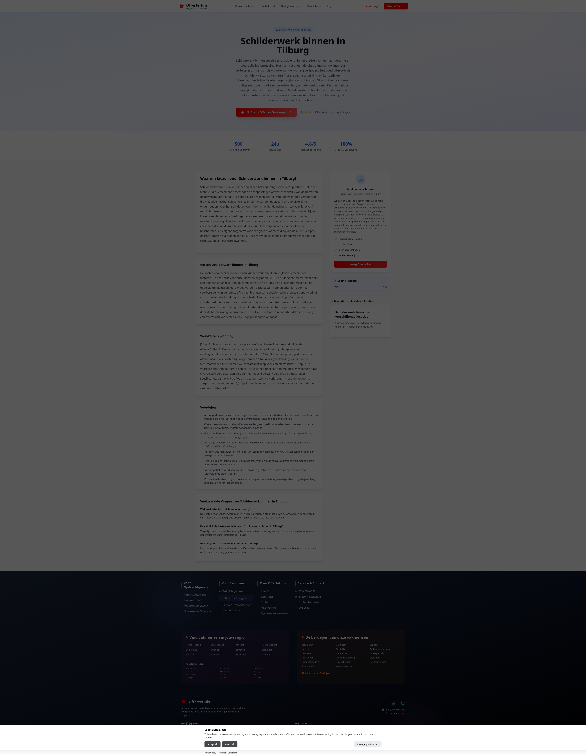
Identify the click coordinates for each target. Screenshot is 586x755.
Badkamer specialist (380, 649)
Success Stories (231, 610)
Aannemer (307, 653)
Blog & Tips (266, 596)
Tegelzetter (307, 657)
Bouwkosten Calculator (197, 611)
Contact (264, 602)
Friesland (190, 654)
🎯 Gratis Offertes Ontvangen (266, 112)
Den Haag (258, 668)
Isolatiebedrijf (343, 661)
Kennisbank (314, 6)
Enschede (224, 677)
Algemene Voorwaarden (274, 613)
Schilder (374, 644)
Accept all (212, 744)
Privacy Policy (210, 752)
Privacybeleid (268, 607)
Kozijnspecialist (378, 661)
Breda (256, 674)
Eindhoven (224, 671)
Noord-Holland (193, 644)
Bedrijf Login (372, 6)
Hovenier (306, 649)
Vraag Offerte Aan (361, 264)
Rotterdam (224, 668)
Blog (328, 6)
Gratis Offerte (395, 6)
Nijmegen (190, 677)
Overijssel (216, 649)
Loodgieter (307, 644)
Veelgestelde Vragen (196, 606)
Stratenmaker (309, 666)
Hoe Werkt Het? (193, 600)
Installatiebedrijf (310, 661)
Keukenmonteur (344, 666)
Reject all (229, 744)
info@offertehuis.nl (309, 596)
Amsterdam (191, 668)
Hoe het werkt (268, 6)
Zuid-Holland (217, 644)
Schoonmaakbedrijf (346, 657)
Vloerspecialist (377, 653)
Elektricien (341, 644)
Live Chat (303, 607)
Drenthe (215, 654)
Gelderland (191, 649)
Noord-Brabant (269, 644)
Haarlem (257, 677)
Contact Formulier (308, 602)
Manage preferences (367, 744)
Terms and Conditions (227, 752)
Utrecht (240, 644)
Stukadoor (375, 657)
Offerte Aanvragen (195, 595)
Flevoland (241, 654)
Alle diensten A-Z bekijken (316, 673)
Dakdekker (341, 649)
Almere (223, 674)
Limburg (240, 649)
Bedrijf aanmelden (291, 6)
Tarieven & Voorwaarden (236, 605)
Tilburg (257, 671)
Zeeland (266, 654)
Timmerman (342, 653)
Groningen (267, 649)
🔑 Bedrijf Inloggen (235, 598)
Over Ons (265, 591)
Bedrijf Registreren (233, 591)
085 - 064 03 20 (306, 591)
